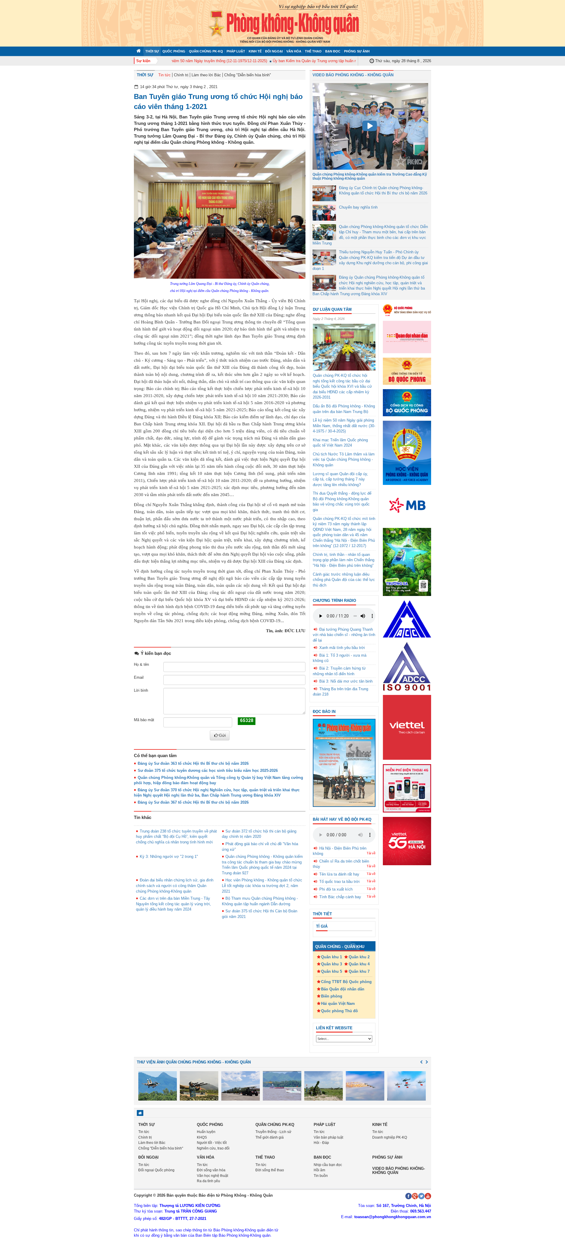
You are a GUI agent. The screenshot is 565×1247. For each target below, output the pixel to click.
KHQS (202, 1137)
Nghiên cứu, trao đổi (213, 1148)
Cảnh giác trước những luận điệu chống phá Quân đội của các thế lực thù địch (344, 579)
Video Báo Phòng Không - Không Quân (353, 75)
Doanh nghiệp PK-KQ (389, 1137)
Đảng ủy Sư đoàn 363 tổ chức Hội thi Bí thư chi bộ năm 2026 (193, 763)
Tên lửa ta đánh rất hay (339, 874)
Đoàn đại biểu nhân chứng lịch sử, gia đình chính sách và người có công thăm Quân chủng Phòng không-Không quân (174, 885)
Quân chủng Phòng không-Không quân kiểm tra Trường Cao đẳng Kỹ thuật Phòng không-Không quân (370, 176)
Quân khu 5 (331, 971)
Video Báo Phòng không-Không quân (398, 1170)
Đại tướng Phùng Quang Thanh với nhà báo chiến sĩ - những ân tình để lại (344, 635)
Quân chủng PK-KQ (206, 51)
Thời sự (152, 51)
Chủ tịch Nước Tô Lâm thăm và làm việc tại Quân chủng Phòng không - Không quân (344, 459)
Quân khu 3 (331, 964)
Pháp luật (236, 51)
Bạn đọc (332, 51)
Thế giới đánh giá (269, 1137)
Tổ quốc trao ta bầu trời (339, 881)
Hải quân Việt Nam (338, 1003)
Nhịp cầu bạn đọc (328, 1165)
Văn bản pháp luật (328, 1137)
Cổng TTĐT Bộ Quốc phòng (346, 982)
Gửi (222, 735)
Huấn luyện (206, 1132)
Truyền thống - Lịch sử (273, 1132)
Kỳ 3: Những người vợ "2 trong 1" (169, 856)
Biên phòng (331, 996)
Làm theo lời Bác (206, 75)
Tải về (371, 853)
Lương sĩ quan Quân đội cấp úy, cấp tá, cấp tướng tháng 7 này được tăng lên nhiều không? (340, 479)
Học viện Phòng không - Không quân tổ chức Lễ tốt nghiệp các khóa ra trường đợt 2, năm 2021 (262, 885)
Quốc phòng (173, 51)
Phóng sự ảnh (357, 51)
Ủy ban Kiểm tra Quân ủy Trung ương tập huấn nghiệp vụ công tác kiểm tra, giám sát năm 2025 (338, 61)
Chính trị (181, 75)
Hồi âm (319, 1170)
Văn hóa (293, 51)
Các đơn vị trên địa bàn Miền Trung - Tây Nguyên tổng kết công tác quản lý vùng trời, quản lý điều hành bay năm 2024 (173, 903)
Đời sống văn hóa (211, 1170)
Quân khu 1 (331, 957)
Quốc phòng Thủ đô (339, 1011)
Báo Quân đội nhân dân (342, 989)
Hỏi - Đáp (321, 1143)
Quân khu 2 (359, 957)
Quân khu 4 (359, 964)
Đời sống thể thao (269, 1170)
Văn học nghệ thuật (212, 1176)
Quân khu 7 (359, 971)
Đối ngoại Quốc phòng (156, 1170)
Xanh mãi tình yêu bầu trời (342, 647)
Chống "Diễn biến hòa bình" (247, 75)
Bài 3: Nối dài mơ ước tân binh (346, 681)
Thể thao (313, 51)
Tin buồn (321, 1176)
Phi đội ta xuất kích (336, 889)
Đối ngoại (274, 51)
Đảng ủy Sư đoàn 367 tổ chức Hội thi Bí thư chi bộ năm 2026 (193, 802)
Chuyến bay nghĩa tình (358, 207)
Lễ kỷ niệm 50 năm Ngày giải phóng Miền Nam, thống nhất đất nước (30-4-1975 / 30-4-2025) (344, 425)
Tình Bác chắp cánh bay (340, 897)
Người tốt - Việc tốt (212, 1143)
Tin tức (164, 75)
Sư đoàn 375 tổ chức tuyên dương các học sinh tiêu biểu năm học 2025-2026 (208, 770)
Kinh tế (255, 51)
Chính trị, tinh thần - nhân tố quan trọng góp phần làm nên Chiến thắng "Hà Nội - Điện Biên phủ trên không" (343, 560)
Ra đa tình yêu (208, 1181)
